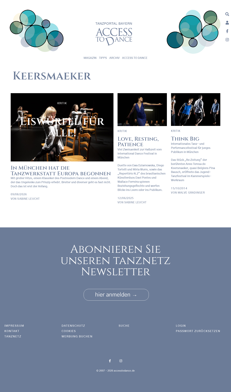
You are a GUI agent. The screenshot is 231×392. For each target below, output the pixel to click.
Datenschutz (73, 325)
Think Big (185, 139)
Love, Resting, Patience (138, 141)
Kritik (62, 103)
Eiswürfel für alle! (62, 127)
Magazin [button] (90, 58)
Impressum (14, 325)
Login (181, 325)
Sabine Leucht (28, 198)
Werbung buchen (77, 336)
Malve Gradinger (191, 192)
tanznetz (12, 336)
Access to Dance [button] (134, 58)
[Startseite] (36, 32)
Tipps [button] (103, 58)
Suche (124, 325)
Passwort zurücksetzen (198, 331)
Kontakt (12, 331)
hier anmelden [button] (116, 295)
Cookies (69, 331)
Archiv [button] (114, 58)
